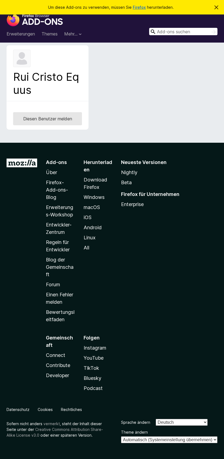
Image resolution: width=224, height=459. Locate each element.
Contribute (58, 365)
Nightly (129, 172)
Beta (126, 182)
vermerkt (51, 423)
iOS (88, 217)
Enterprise (132, 204)
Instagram (95, 348)
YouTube (94, 358)
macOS (92, 207)
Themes (50, 34)
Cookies (45, 409)
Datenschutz (18, 409)
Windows (94, 197)
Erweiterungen (21, 34)
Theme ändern (134, 432)
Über (51, 172)
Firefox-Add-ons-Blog (57, 190)
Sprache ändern (135, 422)
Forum (53, 284)
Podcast (93, 388)
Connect (55, 355)
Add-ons (56, 162)
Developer (57, 375)
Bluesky (92, 378)
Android (93, 227)
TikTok (91, 368)
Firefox (139, 7)
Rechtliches (71, 409)
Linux (90, 237)
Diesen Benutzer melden (47, 118)
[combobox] (183, 31)
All (86, 248)
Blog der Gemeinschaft (59, 267)
